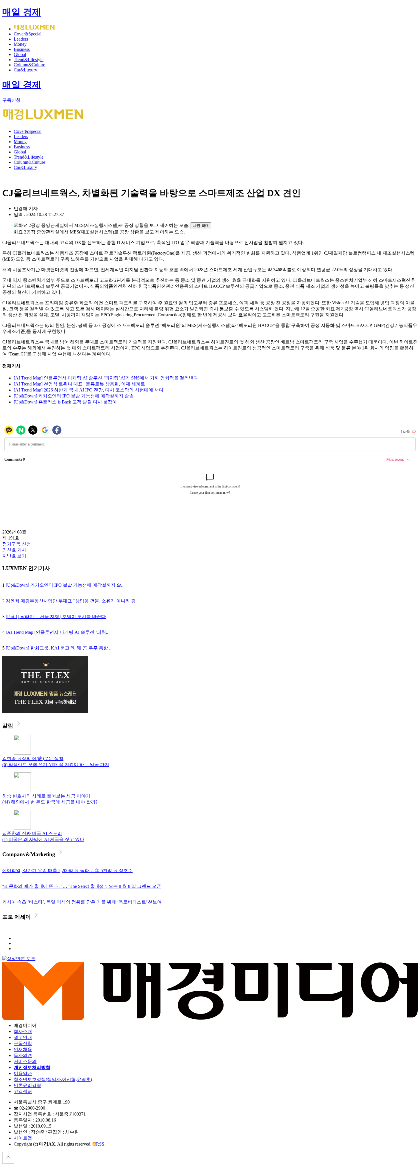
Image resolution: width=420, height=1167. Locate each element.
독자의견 (23, 1055)
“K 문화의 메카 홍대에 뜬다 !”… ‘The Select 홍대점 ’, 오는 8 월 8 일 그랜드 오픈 (81, 886)
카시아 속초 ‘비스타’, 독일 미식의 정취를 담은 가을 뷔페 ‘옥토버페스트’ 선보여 (82, 902)
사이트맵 (23, 1138)
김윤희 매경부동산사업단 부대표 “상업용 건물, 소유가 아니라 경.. (72, 600)
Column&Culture (29, 64)
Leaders (21, 39)
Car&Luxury (25, 69)
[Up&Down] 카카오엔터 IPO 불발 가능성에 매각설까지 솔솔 (74, 395)
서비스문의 (25, 1061)
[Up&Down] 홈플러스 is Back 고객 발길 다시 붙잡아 (65, 401)
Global (20, 54)
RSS (100, 1144)
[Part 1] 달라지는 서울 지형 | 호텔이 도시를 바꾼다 (56, 616)
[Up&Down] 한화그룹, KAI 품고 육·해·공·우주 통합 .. (58, 648)
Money (20, 44)
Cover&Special (27, 33)
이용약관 (23, 1073)
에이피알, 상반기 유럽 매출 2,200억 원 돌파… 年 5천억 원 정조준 (67, 870)
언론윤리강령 (27, 1085)
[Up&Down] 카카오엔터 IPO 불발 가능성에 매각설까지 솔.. (64, 585)
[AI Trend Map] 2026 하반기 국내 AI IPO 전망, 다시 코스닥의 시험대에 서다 (88, 389)
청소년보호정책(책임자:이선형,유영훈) (53, 1079)
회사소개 (23, 1031)
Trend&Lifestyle (28, 59)
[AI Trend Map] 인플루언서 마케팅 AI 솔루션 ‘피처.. (57, 632)
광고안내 (23, 1037)
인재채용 (23, 1049)
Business (22, 49)
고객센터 (23, 1091)
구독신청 (11, 100)
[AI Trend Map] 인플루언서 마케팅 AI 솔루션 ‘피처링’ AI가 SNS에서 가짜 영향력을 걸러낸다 (106, 377)
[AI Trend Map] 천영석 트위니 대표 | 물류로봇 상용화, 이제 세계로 (79, 383)
